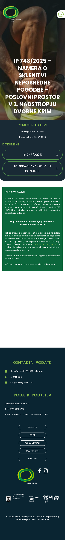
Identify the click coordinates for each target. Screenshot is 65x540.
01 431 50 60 (16, 377)
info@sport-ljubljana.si (45, 244)
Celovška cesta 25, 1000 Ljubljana (26, 371)
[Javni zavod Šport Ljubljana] (12, 14)
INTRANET (32, 458)
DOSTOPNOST (32, 450)
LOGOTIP (32, 435)
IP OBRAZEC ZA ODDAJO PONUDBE (32, 168)
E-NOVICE (32, 427)
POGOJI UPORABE (32, 443)
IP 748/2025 (32, 155)
